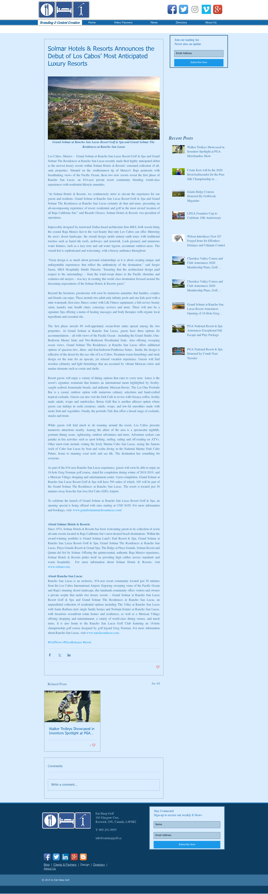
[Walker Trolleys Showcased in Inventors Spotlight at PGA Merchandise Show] (72, 706)
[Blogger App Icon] (83, 856)
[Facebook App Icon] (172, 9)
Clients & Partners (65, 864)
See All (156, 683)
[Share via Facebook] (50, 655)
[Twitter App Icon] (183, 9)
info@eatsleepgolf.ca (108, 838)
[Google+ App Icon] (217, 9)
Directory (99, 864)
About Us (50, 868)
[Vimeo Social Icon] (206, 9)
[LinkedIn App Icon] (65, 856)
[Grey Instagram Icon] (195, 9)
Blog (47, 864)
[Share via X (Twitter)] (59, 655)
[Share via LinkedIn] (69, 655)
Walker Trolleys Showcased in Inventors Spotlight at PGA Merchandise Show (71, 731)
